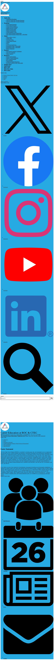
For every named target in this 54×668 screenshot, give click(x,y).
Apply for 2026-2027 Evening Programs (15, 21)
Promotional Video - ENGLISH (13, 46)
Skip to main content (5, 2)
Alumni (8, 42)
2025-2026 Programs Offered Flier (14, 33)
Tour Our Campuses (10, 52)
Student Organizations (11, 30)
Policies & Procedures (11, 56)
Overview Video (10, 39)
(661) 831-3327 (34, 434)
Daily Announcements (11, 59)
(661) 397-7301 (32, 436)
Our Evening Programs (11, 25)
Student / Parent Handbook (12, 58)
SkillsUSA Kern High (11, 29)
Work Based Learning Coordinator (14, 51)
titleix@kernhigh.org (27, 469)
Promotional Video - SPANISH (13, 47)
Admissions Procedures (11, 19)
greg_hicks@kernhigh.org (34, 471)
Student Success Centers (11, 28)
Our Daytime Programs (11, 24)
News (7, 43)
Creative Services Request (12, 27)
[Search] (51, 398)
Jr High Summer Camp (11, 32)
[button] (7, 18)
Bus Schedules (9, 60)
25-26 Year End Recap (11, 45)
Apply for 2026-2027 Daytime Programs (15, 20)
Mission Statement (10, 48)
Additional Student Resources (12, 61)
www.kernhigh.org (41, 473)
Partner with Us (9, 54)
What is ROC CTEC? (11, 37)
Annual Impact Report (11, 41)
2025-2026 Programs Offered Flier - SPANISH (16, 34)
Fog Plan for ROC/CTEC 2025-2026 (14, 63)
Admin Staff (9, 38)
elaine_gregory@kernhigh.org (38, 472)
